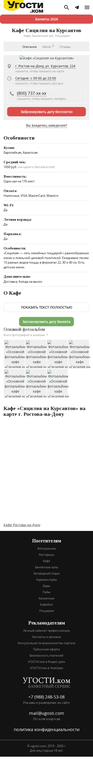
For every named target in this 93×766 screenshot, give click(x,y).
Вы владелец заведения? (46, 125)
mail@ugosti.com (46, 713)
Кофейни (46, 604)
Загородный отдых (46, 573)
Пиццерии (46, 611)
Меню (48, 46)
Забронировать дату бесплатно (46, 111)
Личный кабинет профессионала (46, 630)
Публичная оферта (46, 649)
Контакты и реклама (46, 637)
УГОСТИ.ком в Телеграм (46, 668)
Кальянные (47, 598)
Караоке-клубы (46, 579)
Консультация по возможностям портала (46, 643)
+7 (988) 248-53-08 (46, 697)
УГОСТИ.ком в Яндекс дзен (46, 662)
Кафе (46, 561)
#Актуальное (46, 548)
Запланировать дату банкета (46, 321)
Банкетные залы (46, 567)
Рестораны (46, 555)
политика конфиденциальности (46, 729)
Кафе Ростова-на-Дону (22, 525)
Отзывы (65, 47)
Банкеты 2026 (46, 19)
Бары (46, 586)
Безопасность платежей (46, 655)
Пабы (46, 592)
